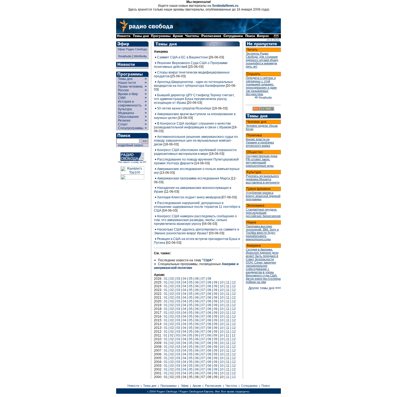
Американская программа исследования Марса (193, 178)
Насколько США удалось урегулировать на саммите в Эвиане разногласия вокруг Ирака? (196, 231)
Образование (128, 117)
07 (203, 279)
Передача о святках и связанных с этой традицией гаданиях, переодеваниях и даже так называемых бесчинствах (261, 86)
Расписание (213, 385)
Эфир (184, 385)
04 (184, 279)
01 (166, 279)
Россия (123, 90)
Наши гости (126, 83)
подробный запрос (129, 145)
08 (209, 279)
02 (172, 279)
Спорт (122, 124)
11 (228, 282)
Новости (133, 385)
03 (178, 279)
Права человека (130, 86)
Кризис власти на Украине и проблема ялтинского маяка (260, 142)
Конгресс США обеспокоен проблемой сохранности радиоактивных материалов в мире (195, 152)
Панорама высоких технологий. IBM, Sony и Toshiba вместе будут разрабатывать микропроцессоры (262, 233)
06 (197, 279)
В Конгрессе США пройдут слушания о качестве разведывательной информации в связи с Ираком (192, 125)
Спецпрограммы (130, 128)
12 (234, 282)
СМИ (121, 98)
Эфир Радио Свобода (132, 49)
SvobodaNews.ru (225, 6)
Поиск (266, 385)
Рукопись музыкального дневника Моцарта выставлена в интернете (263, 179)
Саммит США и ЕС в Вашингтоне (182, 57)
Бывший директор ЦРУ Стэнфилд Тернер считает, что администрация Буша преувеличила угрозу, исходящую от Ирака (194, 99)
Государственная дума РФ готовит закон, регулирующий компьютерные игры (261, 160)
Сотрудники (249, 385)
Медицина (126, 113)
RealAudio (125, 56)
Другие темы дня (264, 288)
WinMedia (140, 56)
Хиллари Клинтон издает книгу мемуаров (189, 197)
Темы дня (125, 79)
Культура (124, 109)
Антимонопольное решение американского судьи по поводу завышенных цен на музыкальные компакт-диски (196, 140)
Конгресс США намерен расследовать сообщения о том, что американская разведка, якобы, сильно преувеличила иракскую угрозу (195, 220)
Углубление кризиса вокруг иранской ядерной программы (263, 196)
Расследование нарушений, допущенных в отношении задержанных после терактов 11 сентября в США (197, 206)
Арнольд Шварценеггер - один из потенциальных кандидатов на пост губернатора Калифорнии (193, 84)
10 (222, 282)
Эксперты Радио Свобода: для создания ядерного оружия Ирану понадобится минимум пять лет (262, 60)
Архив (197, 385)
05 (191, 279)
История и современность (129, 103)
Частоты (231, 385)
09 (215, 282)
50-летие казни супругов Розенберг (184, 108)
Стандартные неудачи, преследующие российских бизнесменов (263, 213)
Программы (168, 385)
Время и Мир (128, 94)
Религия (124, 120)
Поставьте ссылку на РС (132, 162)
